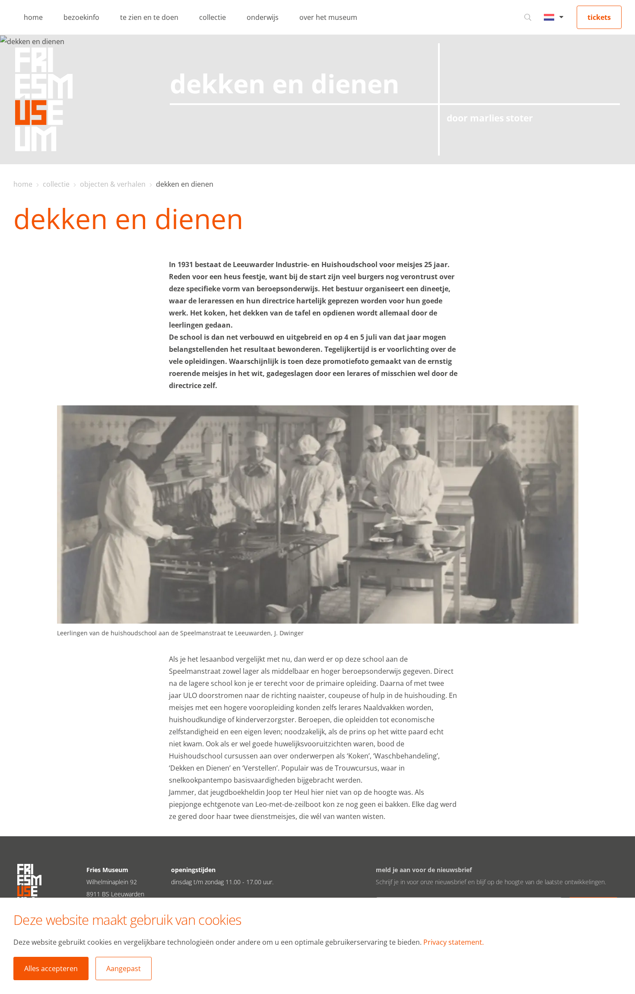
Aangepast (123, 968)
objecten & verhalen (113, 184)
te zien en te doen (149, 17)
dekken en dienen (184, 184)
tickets (599, 17)
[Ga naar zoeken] (528, 17)
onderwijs (263, 17)
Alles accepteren (51, 968)
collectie (212, 17)
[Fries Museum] (44, 99)
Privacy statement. (453, 942)
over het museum (328, 17)
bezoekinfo (81, 17)
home (33, 17)
